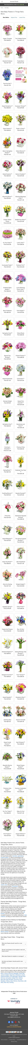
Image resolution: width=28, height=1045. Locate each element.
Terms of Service (4, 1039)
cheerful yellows (5, 857)
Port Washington (14, 976)
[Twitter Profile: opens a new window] (19, 1022)
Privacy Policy (12, 1039)
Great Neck (21, 981)
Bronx (2, 973)
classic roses (4, 884)
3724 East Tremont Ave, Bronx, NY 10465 (14, 1014)
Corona (6, 973)
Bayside (21, 976)
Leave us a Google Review (14, 1026)
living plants (15, 886)
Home (2, 7)
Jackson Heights (5, 975)
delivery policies (5, 931)
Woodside (15, 973)
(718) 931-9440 (14, 1015)
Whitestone (18, 975)
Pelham (8, 981)
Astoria (23, 975)
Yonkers (21, 978)
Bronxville (3, 979)
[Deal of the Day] (20, 77)
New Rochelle (9, 979)
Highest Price (14, 17)
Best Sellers (6, 17)
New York (6, 982)
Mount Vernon (13, 981)
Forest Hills (21, 973)
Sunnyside (8, 978)
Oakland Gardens (5, 976)
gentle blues (21, 856)
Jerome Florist (14, 1)
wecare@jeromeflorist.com (14, 1017)
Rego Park (12, 975)
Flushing (11, 982)
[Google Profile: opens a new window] (12, 1022)
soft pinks (15, 856)
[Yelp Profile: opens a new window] (16, 1022)
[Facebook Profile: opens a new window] (9, 1022)
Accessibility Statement (21, 1039)
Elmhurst (10, 973)
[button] (25, 1041)
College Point (14, 978)
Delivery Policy (14, 1041)
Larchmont (16, 979)
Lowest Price (22, 17)
